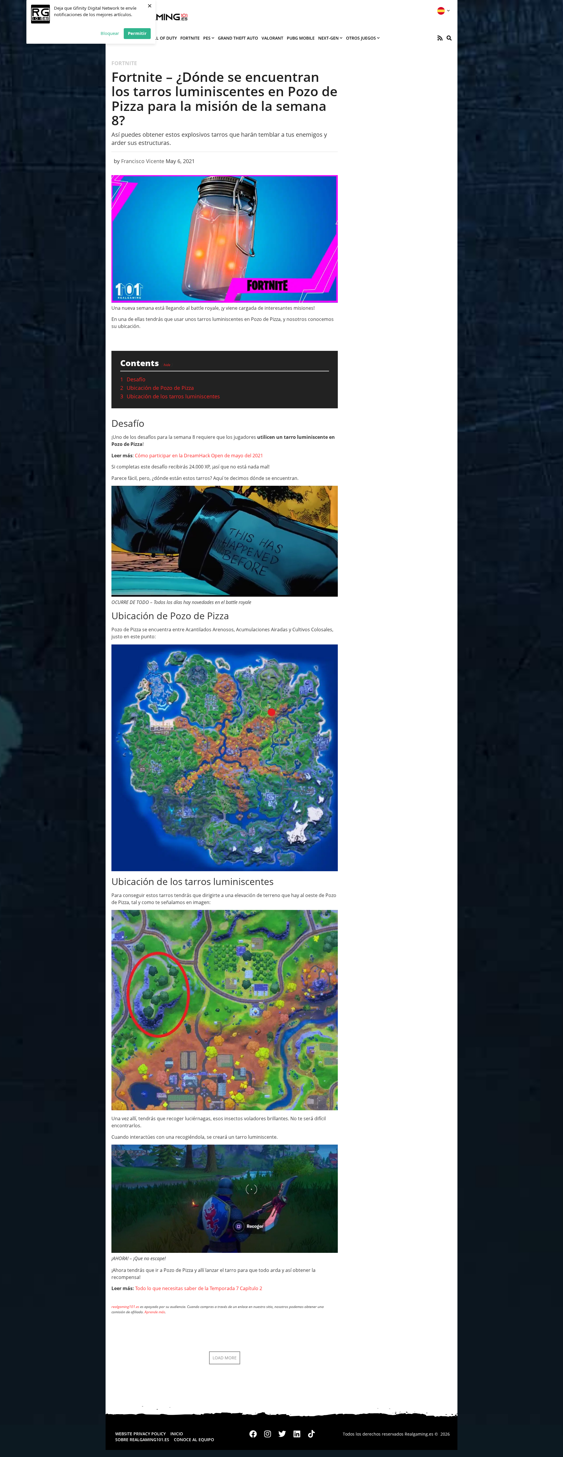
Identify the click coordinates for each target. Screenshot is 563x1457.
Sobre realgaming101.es (142, 1439)
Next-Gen (328, 38)
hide (167, 364)
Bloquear (110, 33)
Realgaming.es (419, 1434)
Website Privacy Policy (140, 1433)
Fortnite (190, 38)
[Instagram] (268, 1434)
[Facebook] (253, 1434)
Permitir (137, 33)
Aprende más (155, 1311)
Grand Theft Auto (238, 38)
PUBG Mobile (301, 38)
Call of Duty (163, 38)
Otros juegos (361, 38)
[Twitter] (282, 1434)
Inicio (176, 1433)
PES (207, 38)
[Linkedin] (297, 1434)
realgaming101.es (125, 1306)
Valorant (272, 38)
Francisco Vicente (142, 161)
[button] (449, 38)
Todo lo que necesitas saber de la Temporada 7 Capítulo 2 (198, 1288)
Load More (225, 1357)
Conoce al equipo (194, 1439)
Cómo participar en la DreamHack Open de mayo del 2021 (199, 455)
